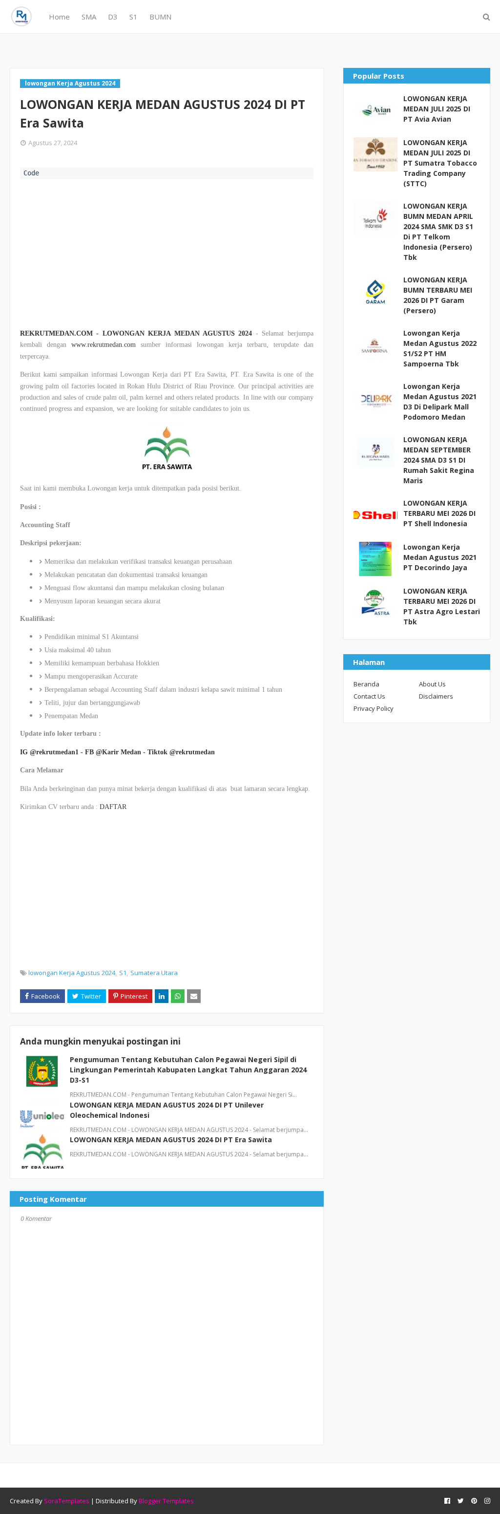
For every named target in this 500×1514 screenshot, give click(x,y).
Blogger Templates (166, 1500)
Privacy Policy (374, 708)
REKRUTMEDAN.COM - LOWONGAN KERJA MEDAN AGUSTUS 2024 (136, 333)
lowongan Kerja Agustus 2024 (71, 972)
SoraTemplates (66, 1500)
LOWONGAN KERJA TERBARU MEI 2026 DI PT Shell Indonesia (439, 513)
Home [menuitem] (59, 16)
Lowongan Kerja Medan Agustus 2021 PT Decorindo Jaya (440, 557)
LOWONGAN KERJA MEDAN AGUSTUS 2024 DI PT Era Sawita (171, 1139)
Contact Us (369, 696)
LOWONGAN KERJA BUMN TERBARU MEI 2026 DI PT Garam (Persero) (437, 295)
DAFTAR (113, 806)
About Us (432, 684)
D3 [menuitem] (113, 16)
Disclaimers (436, 696)
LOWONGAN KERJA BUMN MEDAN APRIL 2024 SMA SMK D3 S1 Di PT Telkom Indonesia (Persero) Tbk (438, 231)
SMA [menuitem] (89, 16)
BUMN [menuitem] (160, 16)
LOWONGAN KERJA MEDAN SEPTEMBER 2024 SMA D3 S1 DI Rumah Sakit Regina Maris (438, 460)
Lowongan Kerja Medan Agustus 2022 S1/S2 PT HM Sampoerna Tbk (440, 348)
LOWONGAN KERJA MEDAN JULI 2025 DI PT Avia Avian (436, 109)
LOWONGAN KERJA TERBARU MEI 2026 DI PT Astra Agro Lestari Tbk (441, 606)
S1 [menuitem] (133, 16)
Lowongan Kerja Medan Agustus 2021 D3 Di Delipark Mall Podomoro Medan (440, 402)
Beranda (366, 684)
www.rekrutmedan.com (103, 344)
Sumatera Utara (154, 972)
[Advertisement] (166, 252)
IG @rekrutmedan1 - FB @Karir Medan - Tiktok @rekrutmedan (117, 752)
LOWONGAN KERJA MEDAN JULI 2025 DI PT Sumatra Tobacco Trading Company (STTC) (440, 163)
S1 (122, 972)
